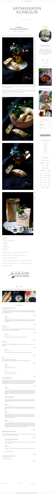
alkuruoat (47, 160)
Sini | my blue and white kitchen (9, 308)
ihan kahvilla (49, 170)
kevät (44, 180)
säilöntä (47, 187)
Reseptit (29, 19)
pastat (45, 185)
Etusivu (23, 19)
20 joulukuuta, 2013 (9, 405)
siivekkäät (43, 187)
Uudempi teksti (5, 483)
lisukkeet (49, 182)
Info (26, 19)
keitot (41, 180)
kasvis (45, 177)
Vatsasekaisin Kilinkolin (26, 492)
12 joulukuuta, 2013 (6, 378)
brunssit (47, 163)
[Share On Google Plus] (19, 286)
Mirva (6, 411)
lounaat (42, 185)
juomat (45, 172)
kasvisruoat (49, 177)
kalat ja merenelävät (47, 175)
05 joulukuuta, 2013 (6, 342)
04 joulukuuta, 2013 (9, 335)
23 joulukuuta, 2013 (9, 412)
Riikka (6, 317)
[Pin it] (21, 286)
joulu (41, 172)
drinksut (43, 165)
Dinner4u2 (4, 326)
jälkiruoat (48, 172)
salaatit (49, 185)
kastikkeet (41, 177)
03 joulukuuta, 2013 (6, 327)
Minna (6, 404)
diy (50, 163)
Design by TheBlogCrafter (34, 492)
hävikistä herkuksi (42, 170)
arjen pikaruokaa (41, 163)
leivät (41, 182)
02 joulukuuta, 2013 (6, 309)
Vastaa (34, 315)
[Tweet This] (16, 286)
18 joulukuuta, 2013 (6, 432)
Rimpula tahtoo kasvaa (7, 377)
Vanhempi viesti (33, 483)
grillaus (47, 165)
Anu (5, 370)
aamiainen (43, 160)
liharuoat (44, 182)
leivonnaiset (48, 180)
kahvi (41, 175)
